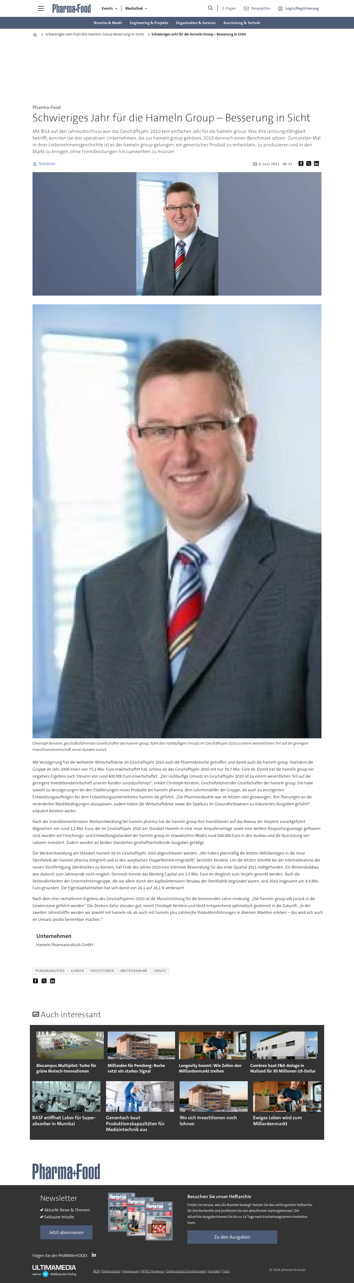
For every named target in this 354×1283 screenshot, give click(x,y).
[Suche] (210, 8)
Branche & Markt (108, 22)
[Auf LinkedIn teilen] (317, 164)
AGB (96, 1271)
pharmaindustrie (50, 971)
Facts (226, 1271)
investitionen (102, 971)
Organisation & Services (196, 22)
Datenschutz (111, 1271)
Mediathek (134, 8)
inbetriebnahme (134, 971)
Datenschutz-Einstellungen (186, 1271)
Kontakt (214, 1271)
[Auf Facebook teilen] (302, 164)
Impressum (131, 1271)
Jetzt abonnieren (66, 1232)
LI (95, 1254)
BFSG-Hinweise (152, 1271)
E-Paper (229, 8)
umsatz (160, 971)
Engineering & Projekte (149, 22)
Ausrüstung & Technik (241, 22)
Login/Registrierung (302, 8)
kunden (77, 971)
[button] (41, 1106)
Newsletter (261, 8)
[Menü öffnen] (41, 8)
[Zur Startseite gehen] (71, 8)
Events (107, 8)
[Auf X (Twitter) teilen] (309, 164)
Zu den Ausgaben (232, 1237)
